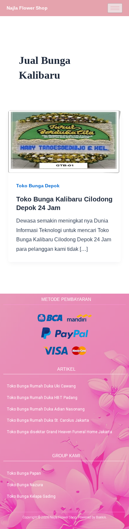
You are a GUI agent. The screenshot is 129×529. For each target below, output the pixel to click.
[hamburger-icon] (115, 8)
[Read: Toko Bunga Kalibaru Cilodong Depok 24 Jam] (64, 141)
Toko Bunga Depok (38, 185)
